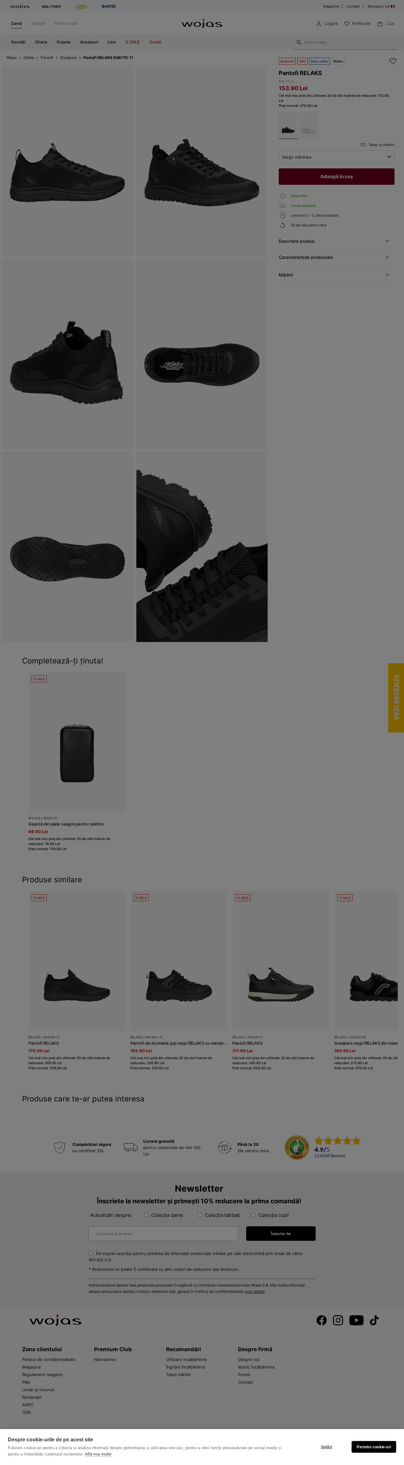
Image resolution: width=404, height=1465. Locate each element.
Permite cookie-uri (374, 1447)
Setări (326, 1447)
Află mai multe (98, 1454)
